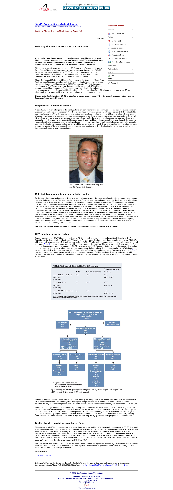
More (113, 76)
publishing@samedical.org (86, 488)
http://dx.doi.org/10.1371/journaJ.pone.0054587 (99, 465)
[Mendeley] (109, 76)
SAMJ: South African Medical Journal (56, 24)
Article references (118, 48)
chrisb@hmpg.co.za (43, 455)
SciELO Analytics (118, 33)
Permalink (114, 83)
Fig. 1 (134, 250)
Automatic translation (119, 58)
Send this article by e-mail (121, 62)
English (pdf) (116, 41)
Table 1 (47, 244)
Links (126, 465)
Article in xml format (119, 44)
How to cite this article (120, 51)
